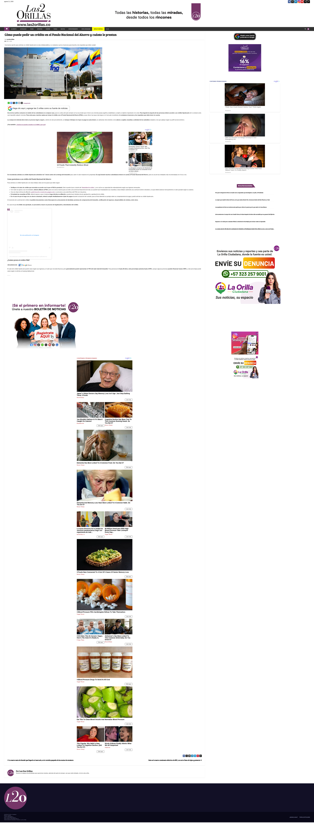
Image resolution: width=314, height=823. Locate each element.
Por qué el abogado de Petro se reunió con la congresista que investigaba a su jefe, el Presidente (239, 192)
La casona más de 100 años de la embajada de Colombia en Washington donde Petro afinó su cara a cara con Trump (244, 229)
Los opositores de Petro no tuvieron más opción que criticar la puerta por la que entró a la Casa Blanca (241, 207)
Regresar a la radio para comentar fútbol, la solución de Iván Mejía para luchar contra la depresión (240, 221)
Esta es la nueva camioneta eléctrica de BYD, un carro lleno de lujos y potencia (174, 760)
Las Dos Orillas (10, 39)
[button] (305, 29)
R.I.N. (107, 29)
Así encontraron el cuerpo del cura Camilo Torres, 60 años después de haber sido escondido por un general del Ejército (244, 214)
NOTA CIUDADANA (85, 29)
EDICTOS (63, 29)
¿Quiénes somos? (293, 817)
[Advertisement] (104, 288)
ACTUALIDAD (23, 29)
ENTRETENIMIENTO (73, 29)
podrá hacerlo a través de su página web (43, 192)
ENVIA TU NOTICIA (98, 29)
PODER (32, 29)
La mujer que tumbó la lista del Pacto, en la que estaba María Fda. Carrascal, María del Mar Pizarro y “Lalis (242, 200)
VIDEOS (55, 29)
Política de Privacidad (304, 817)
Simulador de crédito (88, 187)
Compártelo (26, 103)
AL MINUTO (14, 29)
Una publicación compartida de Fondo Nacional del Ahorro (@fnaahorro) (28, 256)
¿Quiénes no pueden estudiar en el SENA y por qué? (31, 124)
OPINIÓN (48, 29)
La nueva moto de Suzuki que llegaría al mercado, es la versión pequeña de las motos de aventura (41, 760)
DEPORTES (39, 29)
